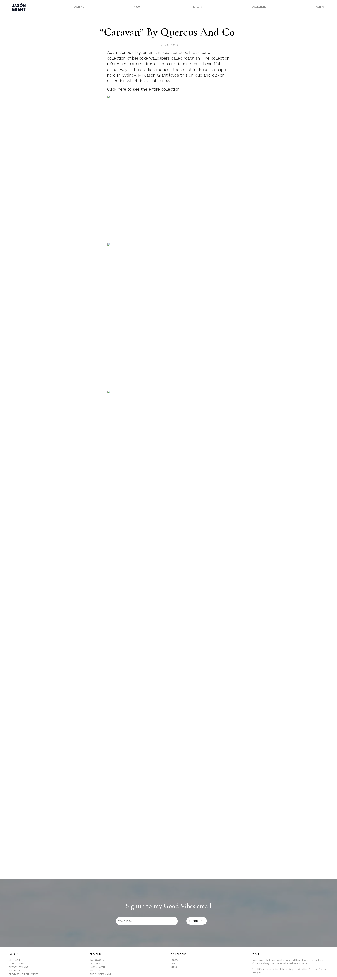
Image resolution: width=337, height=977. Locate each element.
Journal (79, 7)
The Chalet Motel (101, 970)
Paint (174, 963)
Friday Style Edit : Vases (23, 974)
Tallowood (16, 970)
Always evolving (19, 967)
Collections (259, 7)
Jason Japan (97, 967)
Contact (321, 7)
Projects (196, 7)
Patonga (95, 963)
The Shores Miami (100, 974)
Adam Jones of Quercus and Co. (138, 52)
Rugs (174, 967)
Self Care (15, 960)
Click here (116, 89)
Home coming (17, 963)
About (137, 7)
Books (175, 960)
